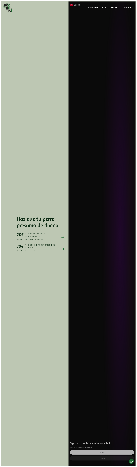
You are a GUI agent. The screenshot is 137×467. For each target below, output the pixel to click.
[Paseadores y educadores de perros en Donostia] (7, 7)
